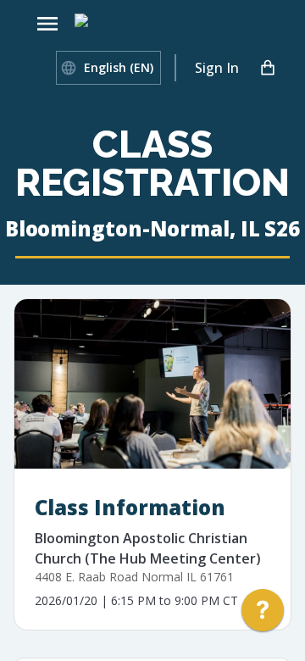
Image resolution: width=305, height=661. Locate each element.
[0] (268, 68)
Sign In (217, 67)
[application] (262, 614)
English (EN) (118, 67)
